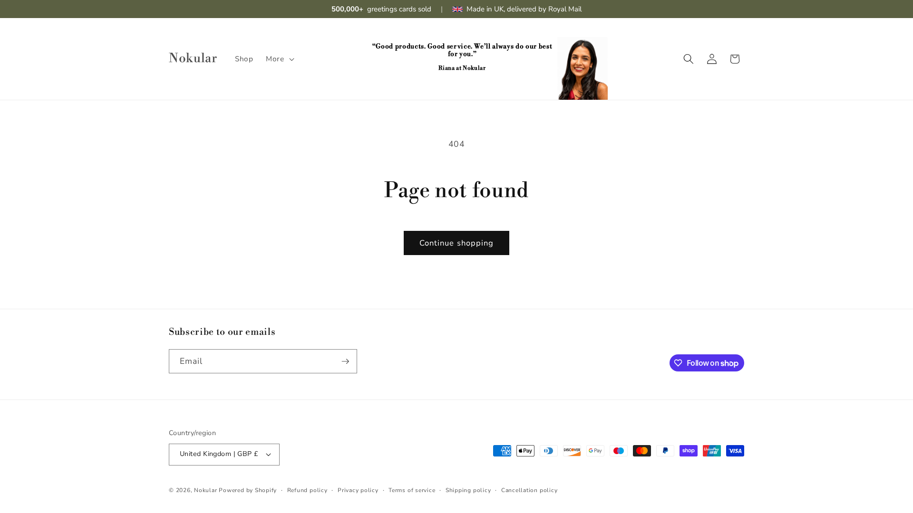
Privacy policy (358, 490)
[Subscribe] (345, 361)
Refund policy (307, 490)
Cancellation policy (529, 490)
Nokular (205, 490)
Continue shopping (456, 243)
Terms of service (412, 490)
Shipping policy (468, 490)
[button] (279, 59)
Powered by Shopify (248, 490)
